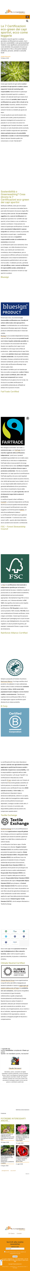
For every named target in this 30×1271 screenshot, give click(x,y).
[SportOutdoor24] (15, 11)
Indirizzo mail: (15, 1246)
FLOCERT (3, 502)
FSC (4, 585)
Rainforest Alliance (6, 681)
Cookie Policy (13, 1266)
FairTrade (17, 450)
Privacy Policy (5, 1266)
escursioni (13, 1170)
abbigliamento (5, 1170)
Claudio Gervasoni (5, 56)
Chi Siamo (11, 1233)
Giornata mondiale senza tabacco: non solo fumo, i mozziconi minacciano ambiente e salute (7, 1159)
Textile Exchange (6, 829)
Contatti (19, 1233)
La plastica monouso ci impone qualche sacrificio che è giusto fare (22, 1159)
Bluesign (3, 336)
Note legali (15, 1267)
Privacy (1, 1263)
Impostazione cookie (15, 1237)
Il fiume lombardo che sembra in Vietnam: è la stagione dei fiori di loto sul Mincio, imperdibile (22, 1137)
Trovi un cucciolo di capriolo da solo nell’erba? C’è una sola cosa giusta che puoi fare (7, 1136)
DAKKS (22, 510)
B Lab (9, 780)
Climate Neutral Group (7, 980)
